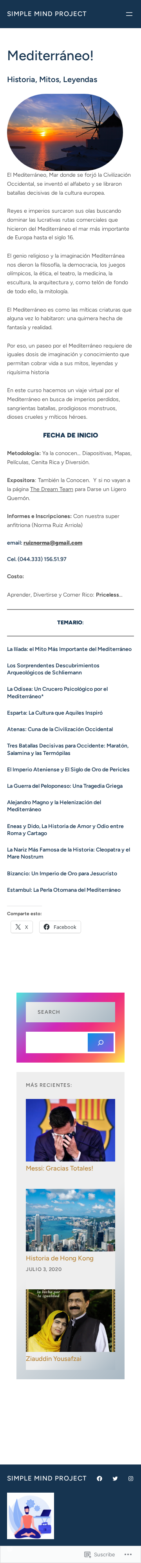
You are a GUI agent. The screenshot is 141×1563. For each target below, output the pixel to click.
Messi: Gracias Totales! (59, 1168)
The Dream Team (51, 489)
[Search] (101, 1042)
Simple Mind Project (47, 14)
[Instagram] (131, 1478)
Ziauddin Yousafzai (53, 1358)
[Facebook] (99, 1478)
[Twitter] (115, 1478)
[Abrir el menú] (129, 14)
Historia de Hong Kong (60, 1258)
